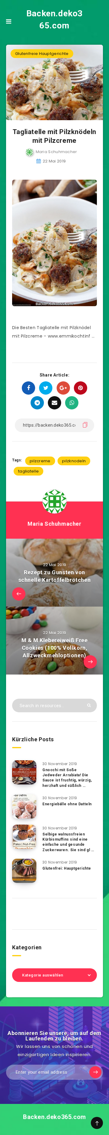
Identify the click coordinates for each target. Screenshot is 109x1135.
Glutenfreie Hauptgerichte (42, 53)
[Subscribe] (95, 1072)
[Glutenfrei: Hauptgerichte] (24, 871)
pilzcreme (40, 461)
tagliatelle (28, 471)
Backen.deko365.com (54, 19)
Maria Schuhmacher (54, 524)
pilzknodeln (74, 461)
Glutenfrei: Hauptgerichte (66, 868)
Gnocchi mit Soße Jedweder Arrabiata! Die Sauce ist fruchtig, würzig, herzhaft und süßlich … (67, 778)
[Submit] (89, 705)
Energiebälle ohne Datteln (67, 804)
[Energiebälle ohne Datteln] (24, 806)
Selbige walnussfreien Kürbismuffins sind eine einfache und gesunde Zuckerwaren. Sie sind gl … (68, 842)
